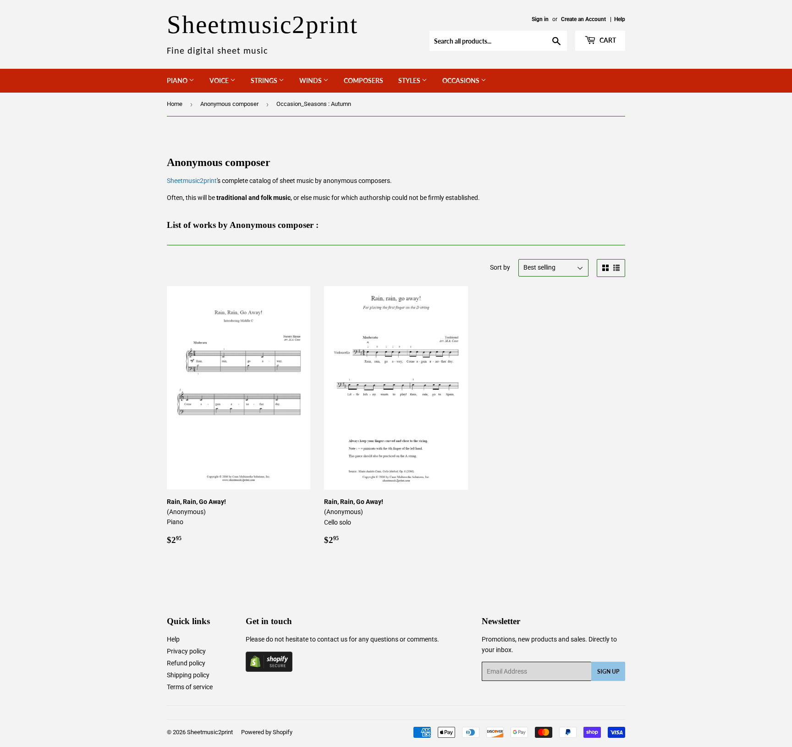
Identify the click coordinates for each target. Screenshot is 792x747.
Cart (607, 40)
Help (619, 19)
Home (174, 103)
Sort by (500, 267)
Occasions (461, 80)
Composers (363, 80)
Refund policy (186, 663)
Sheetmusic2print (192, 180)
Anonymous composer (229, 103)
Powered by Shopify (266, 732)
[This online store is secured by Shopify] (269, 669)
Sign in (540, 19)
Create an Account (583, 19)
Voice (219, 80)
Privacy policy (186, 651)
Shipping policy (188, 675)
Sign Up (608, 671)
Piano (178, 80)
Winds (311, 80)
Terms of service (190, 687)
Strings (265, 80)
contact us (332, 639)
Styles (410, 80)
